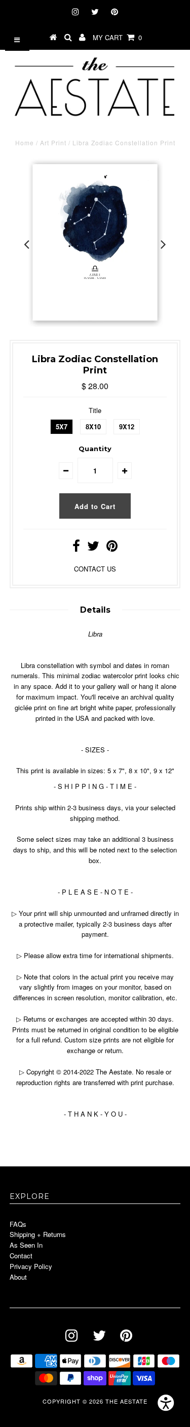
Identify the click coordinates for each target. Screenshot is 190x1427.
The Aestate (126, 1401)
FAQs (18, 1224)
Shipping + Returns (38, 1234)
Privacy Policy (31, 1266)
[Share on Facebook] (76, 548)
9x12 (126, 426)
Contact (21, 1255)
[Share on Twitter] (93, 548)
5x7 (61, 426)
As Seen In (26, 1245)
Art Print (53, 142)
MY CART (117, 37)
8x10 (93, 426)
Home (24, 142)
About (18, 1277)
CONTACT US (95, 569)
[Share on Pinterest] (112, 548)
